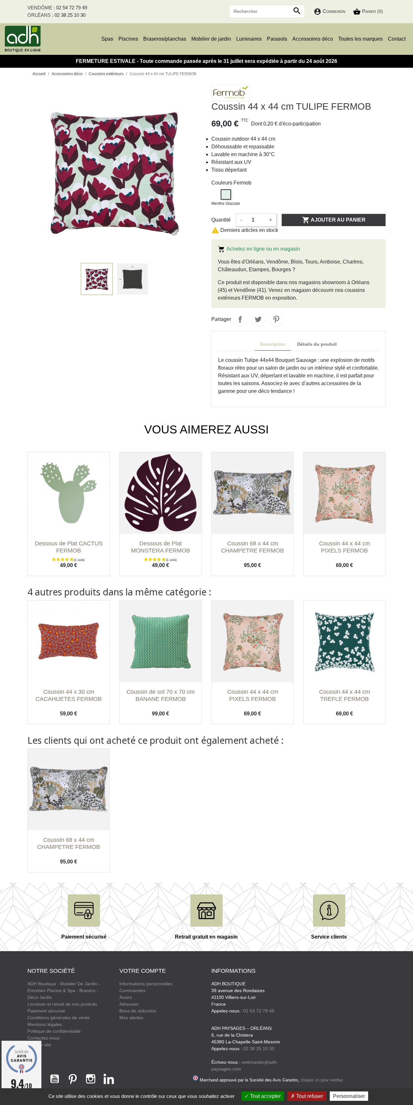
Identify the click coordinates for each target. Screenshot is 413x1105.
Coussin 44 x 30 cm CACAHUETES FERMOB (68, 695)
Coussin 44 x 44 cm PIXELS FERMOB (344, 547)
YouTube (54, 1078)
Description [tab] (273, 344)
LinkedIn (108, 1078)
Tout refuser (309, 1096)
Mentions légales (44, 1024)
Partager (240, 319)
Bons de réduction (137, 1010)
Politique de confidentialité (54, 1031)
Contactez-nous (43, 1037)
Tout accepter (265, 1096)
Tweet (258, 319)
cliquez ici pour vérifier (321, 1080)
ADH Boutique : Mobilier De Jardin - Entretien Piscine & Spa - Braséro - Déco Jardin (63, 990)
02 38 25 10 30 (70, 15)
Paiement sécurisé (46, 1010)
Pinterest (276, 319)
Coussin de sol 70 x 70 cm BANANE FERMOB (160, 695)
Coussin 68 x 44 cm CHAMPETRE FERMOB (252, 547)
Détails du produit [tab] (317, 344)
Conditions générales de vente (58, 1017)
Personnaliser (349, 1096)
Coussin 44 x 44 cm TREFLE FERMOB (344, 695)
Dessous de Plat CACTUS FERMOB (69, 547)
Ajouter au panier (334, 220)
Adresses (128, 1004)
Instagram (90, 1078)
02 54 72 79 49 (71, 7)
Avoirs (125, 997)
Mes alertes (131, 1017)
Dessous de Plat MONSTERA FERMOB (160, 547)
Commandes (132, 990)
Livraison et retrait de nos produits (62, 1004)
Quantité (221, 220)
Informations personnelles (145, 983)
